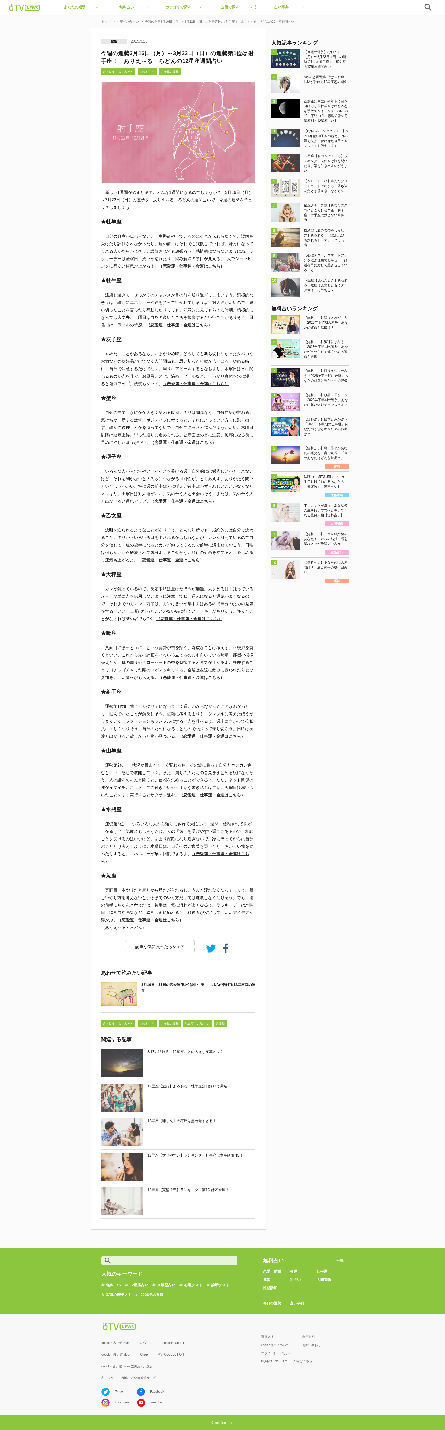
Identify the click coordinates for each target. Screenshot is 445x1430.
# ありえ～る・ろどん (118, 72)
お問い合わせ (311, 1345)
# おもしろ (147, 72)
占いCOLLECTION (171, 1354)
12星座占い (139, 1285)
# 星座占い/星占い (197, 1024)
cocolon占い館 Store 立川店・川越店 (126, 1366)
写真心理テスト (119, 1295)
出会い (295, 1279)
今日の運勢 (272, 1303)
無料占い (113, 1285)
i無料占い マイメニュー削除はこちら (286, 1361)
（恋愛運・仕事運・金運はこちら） (192, 266)
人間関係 (324, 1279)
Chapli (144, 1354)
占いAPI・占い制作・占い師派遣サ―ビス (130, 1378)
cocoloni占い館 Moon (116, 1354)
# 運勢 (220, 1024)
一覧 (340, 1260)
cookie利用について (275, 1345)
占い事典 (297, 1303)
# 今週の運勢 (170, 72)
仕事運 (322, 1271)
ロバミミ (146, 1343)
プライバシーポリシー (276, 1353)
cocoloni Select (173, 1343)
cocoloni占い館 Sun (115, 1343)
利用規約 (308, 1337)
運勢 (114, 42)
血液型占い (166, 1285)
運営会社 (267, 1337)
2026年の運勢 (152, 1295)
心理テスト (193, 1285)
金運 (293, 1271)
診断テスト (220, 1285)
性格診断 (270, 1288)
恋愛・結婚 (272, 1271)
